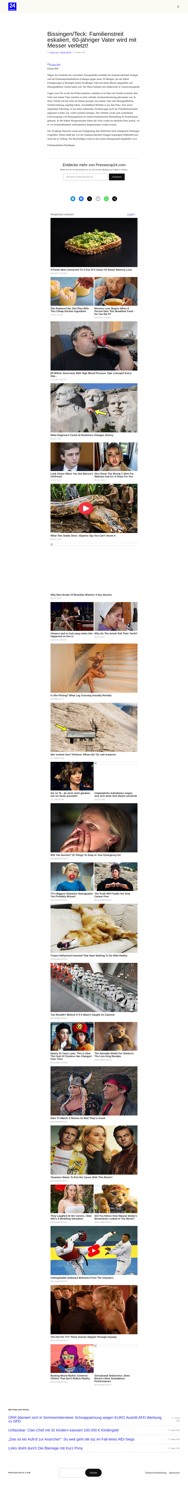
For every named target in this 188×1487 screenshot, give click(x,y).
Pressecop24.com (19, 1473)
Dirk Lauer (54, 52)
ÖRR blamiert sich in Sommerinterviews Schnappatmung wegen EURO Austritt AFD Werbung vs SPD (85, 1419)
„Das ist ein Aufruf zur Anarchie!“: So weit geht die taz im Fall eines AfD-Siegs (71, 1439)
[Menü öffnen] (178, 6)
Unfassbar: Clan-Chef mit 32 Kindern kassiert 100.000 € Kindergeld (63, 1430)
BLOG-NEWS (66, 52)
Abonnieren (117, 177)
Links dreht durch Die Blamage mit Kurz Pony (45, 1448)
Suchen (93, 1472)
